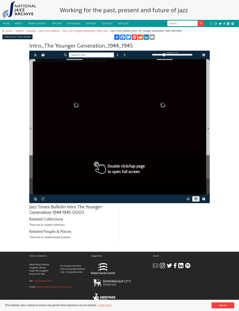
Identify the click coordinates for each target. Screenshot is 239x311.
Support (91, 23)
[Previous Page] (31, 127)
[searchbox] (91, 55)
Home (6, 23)
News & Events (37, 23)
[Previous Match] (117, 55)
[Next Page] (208, 127)
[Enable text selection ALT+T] (35, 55)
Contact (107, 23)
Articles (123, 23)
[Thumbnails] (195, 199)
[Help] (203, 199)
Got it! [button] (222, 305)
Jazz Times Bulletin (49, 30)
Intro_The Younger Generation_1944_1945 (85, 30)
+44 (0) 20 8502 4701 (42, 280)
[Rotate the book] (43, 199)
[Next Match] (124, 55)
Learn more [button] (104, 305)
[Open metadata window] (188, 199)
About (19, 23)
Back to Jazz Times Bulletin (18, 36)
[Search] (65, 55)
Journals (31, 30)
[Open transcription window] (43, 55)
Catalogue (73, 23)
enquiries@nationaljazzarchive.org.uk (54, 286)
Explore (57, 23)
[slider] (164, 54)
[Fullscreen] (203, 55)
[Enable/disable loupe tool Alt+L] (35, 199)
